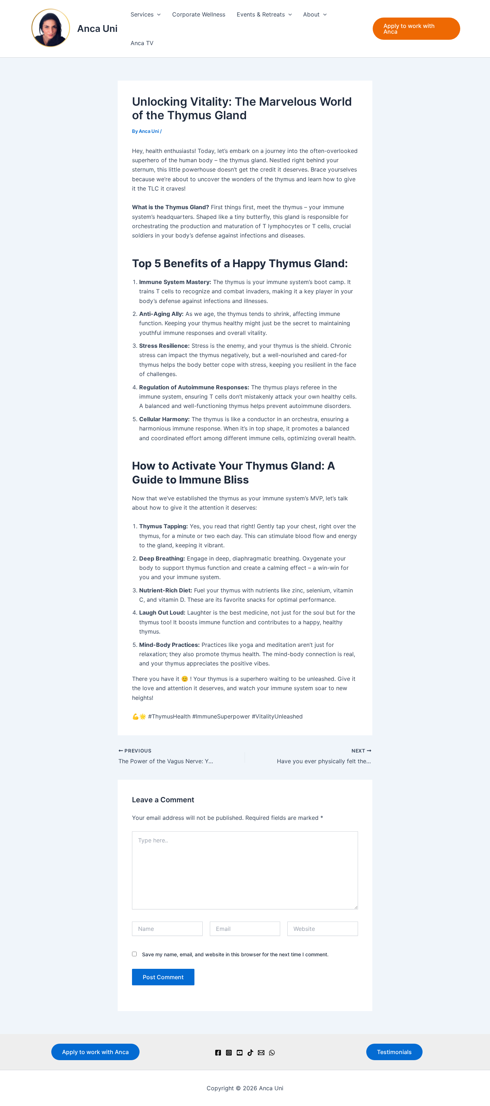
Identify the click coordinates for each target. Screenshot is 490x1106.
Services (142, 14)
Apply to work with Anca (95, 1051)
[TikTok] (250, 1052)
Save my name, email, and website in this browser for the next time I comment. (235, 954)
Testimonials (394, 1051)
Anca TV (142, 43)
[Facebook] (218, 1052)
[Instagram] (229, 1052)
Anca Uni (97, 28)
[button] (157, 14)
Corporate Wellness (198, 14)
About (311, 14)
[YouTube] (239, 1052)
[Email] (261, 1052)
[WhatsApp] (272, 1052)
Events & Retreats (261, 14)
